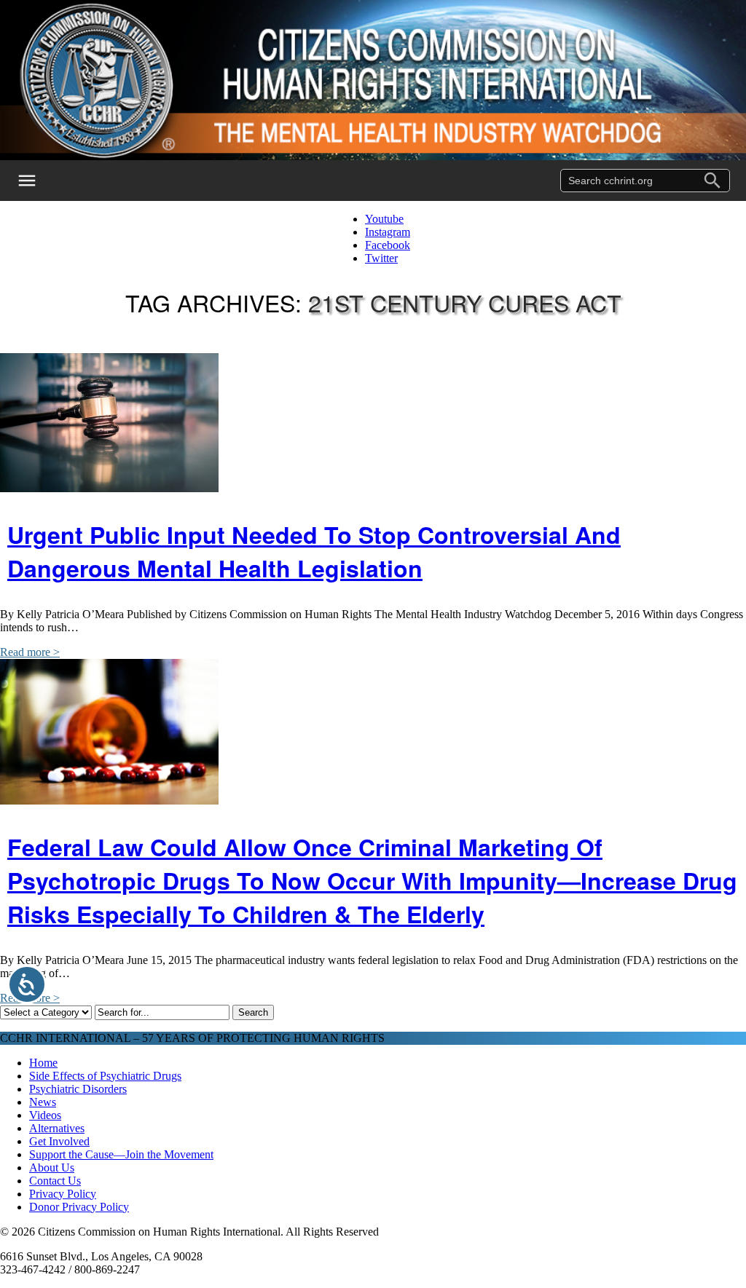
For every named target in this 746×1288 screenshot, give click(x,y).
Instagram (387, 232)
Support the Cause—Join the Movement (121, 1154)
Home (43, 1062)
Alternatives (57, 1128)
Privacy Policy (62, 1194)
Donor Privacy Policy (79, 1207)
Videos (45, 1115)
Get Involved (59, 1141)
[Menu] (36, 180)
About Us (51, 1167)
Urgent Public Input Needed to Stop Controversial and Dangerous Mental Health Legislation (314, 551)
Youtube (384, 219)
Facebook (387, 245)
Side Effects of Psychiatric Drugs (105, 1076)
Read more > (30, 652)
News (42, 1102)
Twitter (381, 258)
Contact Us (55, 1180)
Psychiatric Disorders (78, 1089)
